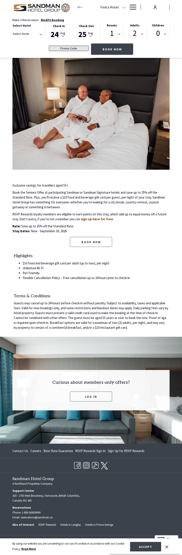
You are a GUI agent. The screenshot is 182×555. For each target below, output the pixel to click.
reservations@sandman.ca (37, 517)
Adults (135, 25)
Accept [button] (145, 547)
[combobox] (27, 34)
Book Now (112, 49)
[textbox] (30, 33)
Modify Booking (52, 20)
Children (158, 25)
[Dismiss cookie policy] (167, 546)
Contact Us (20, 451)
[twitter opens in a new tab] (104, 465)
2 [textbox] (135, 33)
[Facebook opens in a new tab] (77, 464)
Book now (91, 242)
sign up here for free (97, 219)
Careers (35, 451)
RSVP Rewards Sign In (90, 452)
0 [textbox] (158, 33)
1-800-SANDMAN (31, 512)
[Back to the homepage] (41, 7)
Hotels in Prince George (99, 525)
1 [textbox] (112, 33)
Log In (98, 396)
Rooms (112, 25)
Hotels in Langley (70, 525)
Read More (28, 549)
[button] (58, 30)
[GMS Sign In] (155, 6)
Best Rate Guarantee (58, 451)
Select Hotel (22, 26)
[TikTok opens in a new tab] (95, 464)
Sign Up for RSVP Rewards (126, 452)
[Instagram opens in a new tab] (86, 464)
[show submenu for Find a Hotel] (124, 7)
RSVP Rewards (47, 525)
